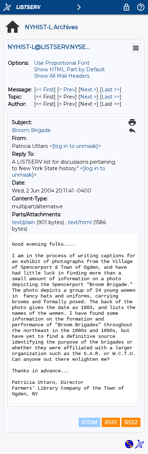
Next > (88, 89)
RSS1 (111, 422)
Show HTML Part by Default (69, 69)
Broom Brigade (31, 130)
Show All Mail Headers (61, 76)
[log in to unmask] (75, 146)
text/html (80, 222)
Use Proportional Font (61, 63)
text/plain (23, 222)
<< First (45, 89)
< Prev (67, 89)
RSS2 (131, 422)
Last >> (111, 89)
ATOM (89, 422)
